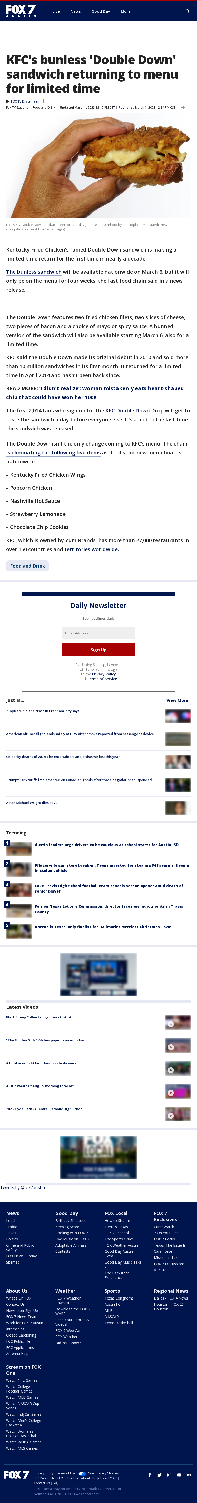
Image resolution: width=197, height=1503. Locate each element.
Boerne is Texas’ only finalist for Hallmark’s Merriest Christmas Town (103, 926)
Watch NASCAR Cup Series (22, 1406)
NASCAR (112, 1316)
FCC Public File (18, 1341)
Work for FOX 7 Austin (24, 1322)
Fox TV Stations (17, 107)
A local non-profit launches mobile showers (41, 1063)
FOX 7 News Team (21, 1316)
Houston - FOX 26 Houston (169, 1306)
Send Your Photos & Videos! (72, 1322)
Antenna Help (17, 1353)
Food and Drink (44, 107)
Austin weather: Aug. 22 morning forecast (40, 1086)
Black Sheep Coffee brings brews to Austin (40, 1017)
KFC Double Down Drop (134, 410)
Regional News (171, 1291)
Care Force (163, 1251)
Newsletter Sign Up (22, 1310)
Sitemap (13, 1262)
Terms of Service (102, 678)
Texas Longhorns (119, 1298)
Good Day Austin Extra (119, 1253)
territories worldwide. (91, 549)
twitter (159, 1475)
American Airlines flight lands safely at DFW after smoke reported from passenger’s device (80, 733)
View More (177, 700)
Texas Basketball (119, 1322)
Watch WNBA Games (24, 1442)
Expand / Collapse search (188, 11)
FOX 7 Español (117, 1232)
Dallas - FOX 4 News (171, 1298)
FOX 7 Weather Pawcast (68, 1300)
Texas (11, 1232)
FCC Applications (20, 1347)
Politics (12, 1239)
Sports (112, 1291)
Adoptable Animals (70, 1245)
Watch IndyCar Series (23, 1414)
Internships (15, 1328)
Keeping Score (67, 1226)
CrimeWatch (164, 1226)
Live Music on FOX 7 (72, 1239)
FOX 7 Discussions (169, 1263)
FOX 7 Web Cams (69, 1330)
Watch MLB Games (22, 1397)
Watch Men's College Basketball (23, 1422)
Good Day (66, 1213)
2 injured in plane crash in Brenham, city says (42, 711)
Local (10, 1220)
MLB (109, 1310)
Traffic (11, 1226)
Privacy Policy (104, 674)
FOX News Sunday (21, 1256)
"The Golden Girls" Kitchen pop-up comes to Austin (47, 1040)
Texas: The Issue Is (170, 1245)
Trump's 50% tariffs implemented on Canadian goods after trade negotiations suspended (79, 779)
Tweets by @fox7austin (22, 1187)
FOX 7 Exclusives (165, 1216)
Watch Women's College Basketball (21, 1433)
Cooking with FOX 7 (71, 1232)
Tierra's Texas (116, 1226)
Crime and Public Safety (20, 1247)
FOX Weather (66, 1336)
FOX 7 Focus (164, 1239)
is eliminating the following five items (53, 452)
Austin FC (112, 1304)
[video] (178, 1022)
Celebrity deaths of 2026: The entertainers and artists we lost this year (63, 756)
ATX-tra (160, 1269)
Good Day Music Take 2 (123, 1264)
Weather (65, 1291)
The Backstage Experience (117, 1275)
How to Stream (117, 1220)
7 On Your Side (166, 1232)
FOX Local (116, 1213)
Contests (62, 1251)
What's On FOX (18, 1298)
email (189, 1475)
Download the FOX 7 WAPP (72, 1311)
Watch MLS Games (22, 1448)
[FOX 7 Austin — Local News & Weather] (23, 11)
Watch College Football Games (19, 1389)
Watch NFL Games (21, 1380)
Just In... (15, 700)
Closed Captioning (21, 1335)
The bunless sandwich (34, 271)
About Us (16, 1291)
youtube (179, 1475)
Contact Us (15, 1304)
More (126, 11)
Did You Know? (68, 1342)
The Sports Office (119, 1239)
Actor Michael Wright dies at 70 (31, 802)
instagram (169, 1475)
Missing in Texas (167, 1257)
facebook (150, 1475)
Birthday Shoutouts (71, 1220)
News (12, 1213)
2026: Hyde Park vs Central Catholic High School (44, 1109)
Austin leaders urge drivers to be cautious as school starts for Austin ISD (107, 844)
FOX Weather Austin (121, 1245)
